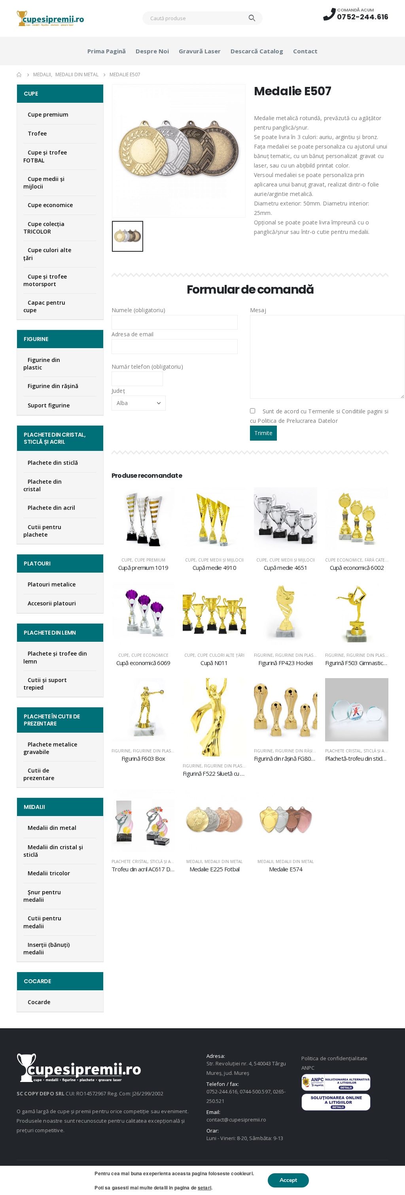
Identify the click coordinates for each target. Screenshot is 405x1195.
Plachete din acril (51, 507)
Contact (305, 51)
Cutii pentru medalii (42, 921)
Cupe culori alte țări (220, 655)
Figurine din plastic (297, 655)
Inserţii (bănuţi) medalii (46, 948)
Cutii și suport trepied (45, 683)
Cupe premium (149, 560)
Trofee (37, 133)
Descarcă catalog (257, 51)
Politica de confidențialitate (334, 1058)
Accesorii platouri (52, 603)
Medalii (194, 861)
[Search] (252, 18)
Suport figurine (49, 405)
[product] (143, 518)
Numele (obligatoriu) (138, 310)
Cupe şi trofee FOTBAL (45, 156)
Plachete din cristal (42, 485)
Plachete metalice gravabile (50, 748)
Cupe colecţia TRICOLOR (43, 227)
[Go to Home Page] (19, 74)
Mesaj (258, 310)
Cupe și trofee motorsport (45, 280)
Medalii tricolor (49, 873)
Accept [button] (288, 1180)
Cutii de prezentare (38, 774)
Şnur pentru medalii (42, 895)
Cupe (126, 560)
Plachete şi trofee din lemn (55, 657)
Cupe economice (343, 560)
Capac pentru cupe (44, 306)
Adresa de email (132, 334)
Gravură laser (200, 51)
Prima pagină (106, 51)
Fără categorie (381, 560)
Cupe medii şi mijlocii (221, 560)
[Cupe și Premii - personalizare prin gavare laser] (50, 18)
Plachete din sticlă (53, 462)
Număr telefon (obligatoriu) (147, 366)
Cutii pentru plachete (42, 530)
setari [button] (204, 1187)
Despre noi (152, 51)
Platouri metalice (52, 584)
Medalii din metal (223, 861)
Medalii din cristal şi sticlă (53, 850)
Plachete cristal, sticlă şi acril (359, 751)
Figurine (263, 655)
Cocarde (39, 1002)
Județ (118, 390)
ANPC (307, 1067)
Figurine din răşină (296, 751)
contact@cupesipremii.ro (236, 1119)
